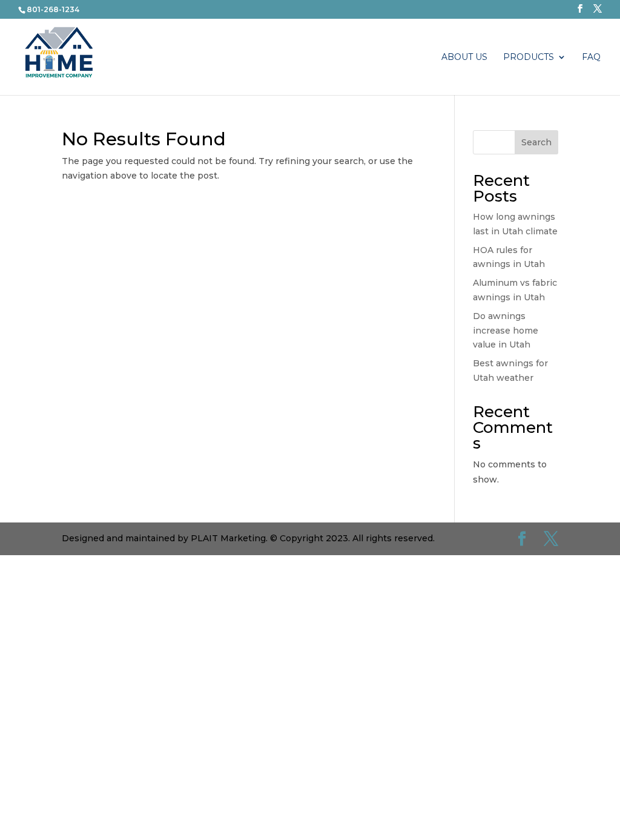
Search (536, 142)
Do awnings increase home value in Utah (505, 331)
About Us (464, 57)
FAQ (591, 57)
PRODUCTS (528, 57)
